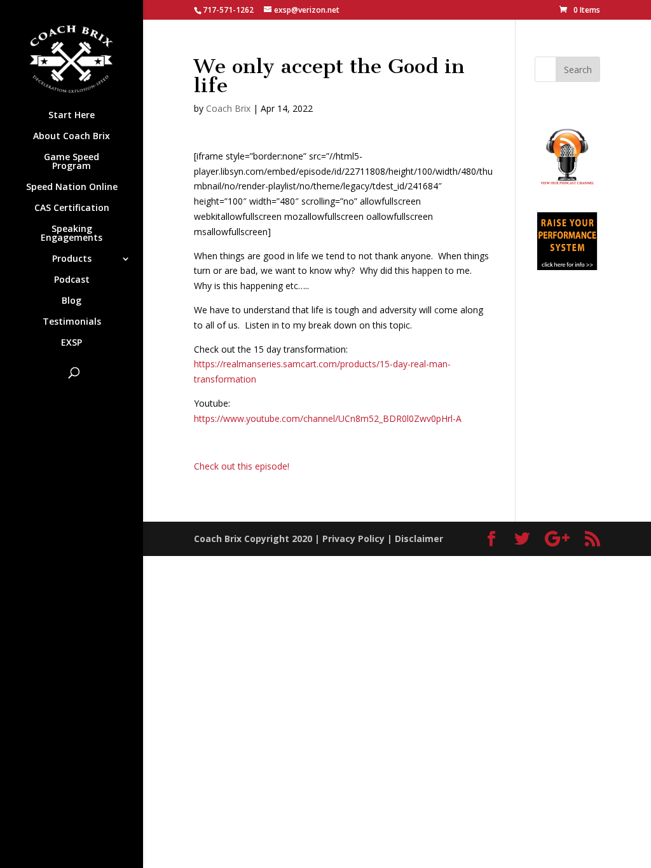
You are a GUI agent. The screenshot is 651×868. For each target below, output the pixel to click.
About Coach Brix (71, 137)
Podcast (72, 280)
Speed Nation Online (72, 187)
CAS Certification (71, 208)
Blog (71, 301)
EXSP (71, 343)
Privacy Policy (353, 538)
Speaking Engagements (71, 233)
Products (72, 259)
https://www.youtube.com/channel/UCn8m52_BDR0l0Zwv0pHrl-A (328, 418)
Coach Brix (228, 108)
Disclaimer (419, 538)
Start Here (71, 116)
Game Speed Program (71, 162)
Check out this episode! (241, 466)
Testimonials (72, 322)
